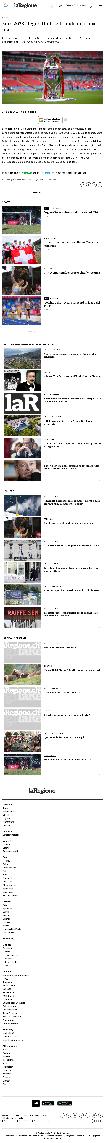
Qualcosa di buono (11, 1023)
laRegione (30, 111)
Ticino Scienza (10, 1013)
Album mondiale (10, 895)
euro (8, 180)
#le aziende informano (13, 1040)
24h (5, 1049)
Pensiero (7, 915)
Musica (6, 925)
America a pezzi (10, 851)
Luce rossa (8, 892)
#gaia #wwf (8, 1033)
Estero (6, 841)
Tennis (6, 874)
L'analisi (6, 951)
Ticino (6, 808)
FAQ (44, 1115)
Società (6, 922)
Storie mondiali (9, 885)
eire (3, 180)
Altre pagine (9, 1046)
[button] (62, 1115)
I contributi (8, 958)
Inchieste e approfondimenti (16, 975)
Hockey (6, 861)
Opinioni (7, 944)
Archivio (6, 1053)
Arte (5, 905)
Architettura (8, 992)
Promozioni (8, 1067)
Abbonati (70, 5)
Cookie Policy (24, 1121)
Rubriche (8, 971)
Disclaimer (18, 1115)
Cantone (7, 804)
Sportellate (8, 888)
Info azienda (8, 1060)
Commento (8, 948)
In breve (6, 1056)
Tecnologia (8, 982)
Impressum (28, 1115)
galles (13, 180)
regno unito (39, 180)
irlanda (31, 180)
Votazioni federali (11, 834)
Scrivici (6, 1084)
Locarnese (8, 815)
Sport (6, 857)
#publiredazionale (11, 1036)
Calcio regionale (10, 867)
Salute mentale (10, 1006)
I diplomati (7, 999)
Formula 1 (7, 878)
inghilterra (21, 180)
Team (5, 1063)
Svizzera (7, 831)
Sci (4, 871)
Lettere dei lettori (10, 962)
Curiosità (7, 989)
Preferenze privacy (41, 1121)
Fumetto (6, 1077)
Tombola (7, 1073)
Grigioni (6, 825)
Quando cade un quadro (14, 1003)
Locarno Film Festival (12, 929)
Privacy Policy (9, 1121)
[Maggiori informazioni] (65, 120)
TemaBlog (8, 1029)
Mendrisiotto (8, 822)
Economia (8, 938)
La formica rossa (10, 955)
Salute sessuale (10, 1009)
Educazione (8, 1020)
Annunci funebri (17, 1118)
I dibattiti (6, 965)
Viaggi (5, 978)
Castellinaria (8, 932)
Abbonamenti (7, 1115)
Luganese (7, 818)
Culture (7, 901)
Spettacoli (7, 908)
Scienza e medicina (12, 1016)
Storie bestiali (9, 985)
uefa (54, 180)
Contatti (38, 1115)
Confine (6, 844)
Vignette (6, 1080)
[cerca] (51, 5)
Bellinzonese (9, 811)
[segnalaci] (61, 5)
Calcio (6, 864)
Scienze (6, 919)
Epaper (81, 5)
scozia (48, 180)
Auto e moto (8, 995)
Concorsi (7, 1070)
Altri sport (7, 881)
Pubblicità (5, 1118)
